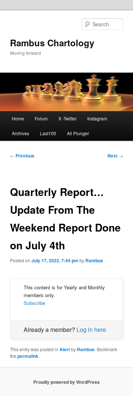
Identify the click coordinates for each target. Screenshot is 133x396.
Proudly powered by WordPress (66, 382)
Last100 (48, 133)
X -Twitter (67, 118)
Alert (64, 349)
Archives (20, 133)
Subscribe (34, 302)
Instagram (97, 118)
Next (115, 155)
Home (18, 118)
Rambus (94, 260)
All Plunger (78, 133)
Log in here (91, 329)
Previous (22, 155)
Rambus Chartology (52, 42)
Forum (41, 118)
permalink (27, 356)
